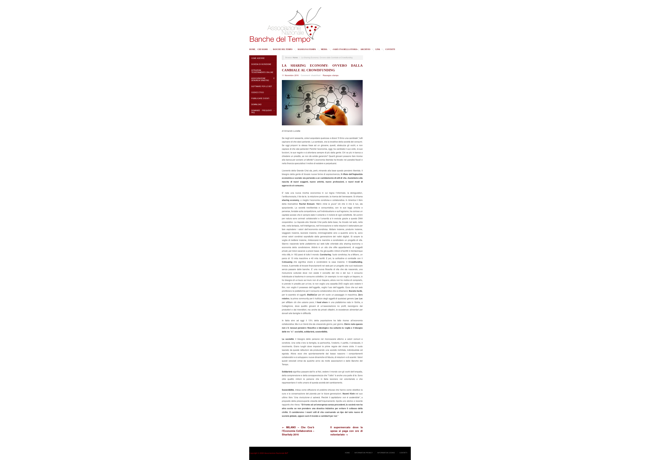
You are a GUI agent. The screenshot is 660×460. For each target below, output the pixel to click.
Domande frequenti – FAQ (263, 111)
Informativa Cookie (386, 452)
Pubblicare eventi (260, 98)
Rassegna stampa (307, 49)
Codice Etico (257, 92)
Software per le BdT (261, 86)
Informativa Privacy (363, 452)
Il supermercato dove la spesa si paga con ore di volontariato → (346, 430)
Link (377, 49)
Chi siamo (262, 49)
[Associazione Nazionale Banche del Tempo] (285, 24)
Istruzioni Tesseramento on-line (262, 71)
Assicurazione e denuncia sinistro (263, 79)
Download (256, 104)
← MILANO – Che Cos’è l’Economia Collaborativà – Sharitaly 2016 (298, 430)
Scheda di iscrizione (261, 64)
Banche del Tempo (283, 49)
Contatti (390, 49)
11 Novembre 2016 (290, 75)
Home (252, 49)
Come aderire (258, 58)
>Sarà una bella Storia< (345, 49)
